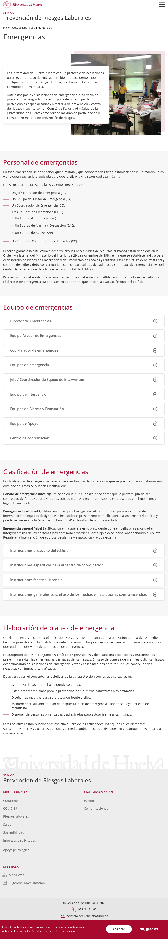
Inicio (6, 27)
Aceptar (118, 929)
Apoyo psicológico (16, 850)
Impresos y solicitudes (19, 840)
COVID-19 (10, 808)
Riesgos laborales (22, 27)
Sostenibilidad (13, 832)
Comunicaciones (96, 808)
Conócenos (11, 800)
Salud (7, 824)
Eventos (89, 800)
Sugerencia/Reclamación (27, 883)
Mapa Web (16, 875)
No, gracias (148, 929)
